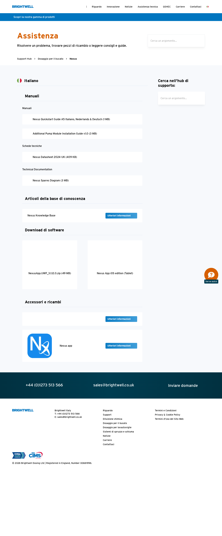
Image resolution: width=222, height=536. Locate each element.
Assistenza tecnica (148, 6)
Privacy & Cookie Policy (167, 414)
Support (107, 414)
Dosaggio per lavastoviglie (117, 427)
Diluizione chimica (112, 419)
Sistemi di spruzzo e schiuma (118, 431)
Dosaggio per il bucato (50, 58)
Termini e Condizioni (165, 410)
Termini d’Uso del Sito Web (169, 419)
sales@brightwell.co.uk (69, 417)
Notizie (128, 6)
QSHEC (167, 6)
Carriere (180, 6)
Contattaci (195, 6)
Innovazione (113, 6)
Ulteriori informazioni (119, 215)
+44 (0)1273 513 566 (68, 413)
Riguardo (97, 6)
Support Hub (24, 58)
